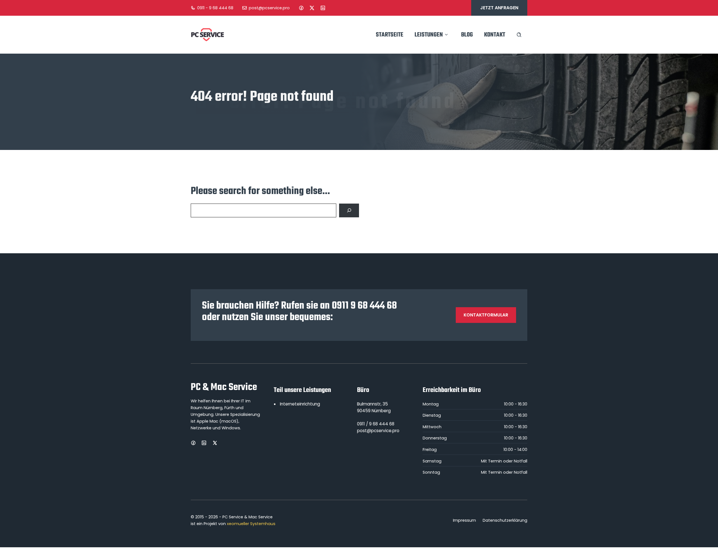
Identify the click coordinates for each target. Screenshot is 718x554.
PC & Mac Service (224, 387)
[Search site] (519, 34)
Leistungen (429, 35)
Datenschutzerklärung (505, 520)
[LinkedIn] (322, 7)
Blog (467, 35)
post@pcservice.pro (269, 8)
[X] (214, 442)
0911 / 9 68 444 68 (375, 424)
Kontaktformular (486, 315)
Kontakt (494, 35)
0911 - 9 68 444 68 (215, 8)
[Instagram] (311, 7)
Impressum (464, 520)
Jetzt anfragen (499, 7)
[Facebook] (301, 7)
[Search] (349, 210)
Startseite (389, 35)
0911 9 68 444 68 (364, 306)
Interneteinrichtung (300, 404)
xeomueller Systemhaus (251, 523)
